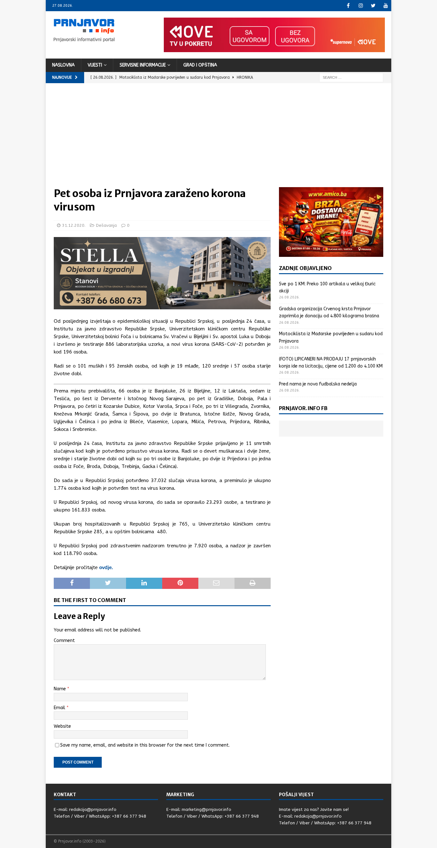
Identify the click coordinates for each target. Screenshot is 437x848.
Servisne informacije (143, 65)
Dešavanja (106, 225)
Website (62, 726)
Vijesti (95, 65)
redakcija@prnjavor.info (92, 809)
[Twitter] (373, 5)
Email (60, 707)
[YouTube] (385, 5)
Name (60, 689)
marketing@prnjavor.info (206, 809)
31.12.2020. (73, 225)
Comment (64, 640)
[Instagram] (360, 5)
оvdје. (106, 567)
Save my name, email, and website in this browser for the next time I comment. (145, 745)
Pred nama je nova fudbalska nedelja (318, 384)
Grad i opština (200, 65)
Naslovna (63, 65)
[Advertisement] (218, 139)
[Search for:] (351, 77)
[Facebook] (348, 5)
